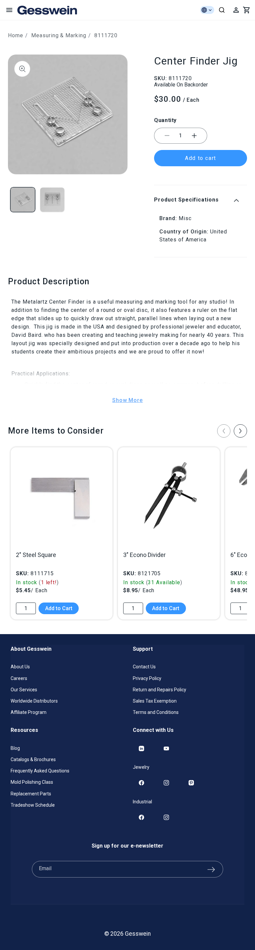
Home (15, 35)
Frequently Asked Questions (40, 770)
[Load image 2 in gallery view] (52, 200)
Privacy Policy (147, 678)
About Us (20, 666)
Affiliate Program (28, 712)
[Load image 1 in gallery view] (23, 200)
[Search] (222, 10)
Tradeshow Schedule (33, 805)
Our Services (24, 689)
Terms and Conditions (156, 712)
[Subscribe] (211, 869)
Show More (127, 400)
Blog (15, 748)
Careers (19, 678)
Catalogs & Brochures (33, 759)
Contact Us (144, 666)
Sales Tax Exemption (155, 701)
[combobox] (222, 10)
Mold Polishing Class (32, 782)
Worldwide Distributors (34, 701)
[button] (9, 10)
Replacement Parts (31, 793)
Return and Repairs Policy (159, 689)
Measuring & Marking (58, 35)
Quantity (165, 120)
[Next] (240, 431)
